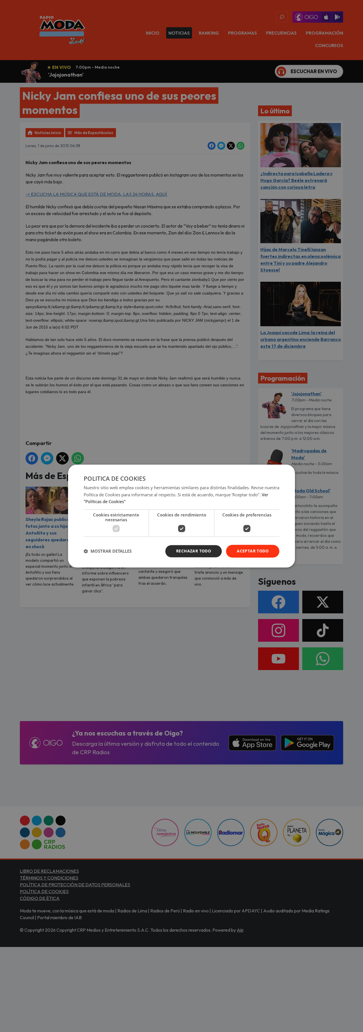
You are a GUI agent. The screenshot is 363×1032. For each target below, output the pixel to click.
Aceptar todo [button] (253, 551)
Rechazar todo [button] (193, 551)
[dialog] (181, 516)
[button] (108, 551)
